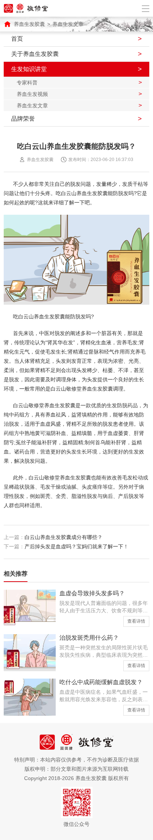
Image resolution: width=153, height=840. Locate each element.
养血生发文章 (68, 24)
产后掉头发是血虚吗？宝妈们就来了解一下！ (76, 546)
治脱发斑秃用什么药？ (89, 638)
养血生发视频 (32, 94)
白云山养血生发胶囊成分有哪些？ (63, 537)
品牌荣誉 (23, 119)
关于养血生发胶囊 (35, 54)
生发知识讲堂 (29, 69)
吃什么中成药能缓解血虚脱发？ (101, 682)
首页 (17, 39)
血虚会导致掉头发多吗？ (92, 593)
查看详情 (136, 621)
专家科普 (27, 83)
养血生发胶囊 (29, 24)
